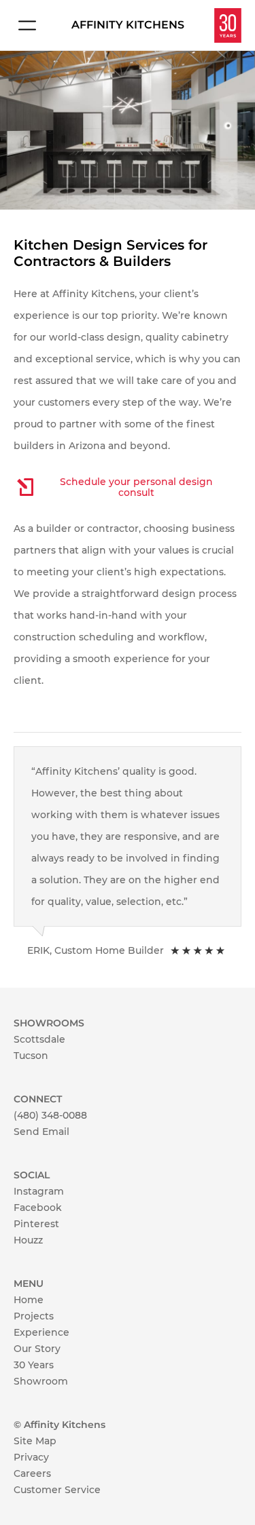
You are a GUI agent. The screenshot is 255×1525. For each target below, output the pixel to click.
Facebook (38, 1207)
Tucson (31, 1055)
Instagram (39, 1191)
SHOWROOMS (49, 1023)
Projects (34, 1316)
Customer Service (57, 1490)
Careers (32, 1473)
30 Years (34, 1365)
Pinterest (36, 1224)
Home (29, 1300)
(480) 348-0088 (50, 1115)
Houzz (28, 1240)
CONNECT (38, 1099)
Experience (41, 1332)
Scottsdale (39, 1039)
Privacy (31, 1457)
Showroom (41, 1381)
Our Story (37, 1349)
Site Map (35, 1441)
